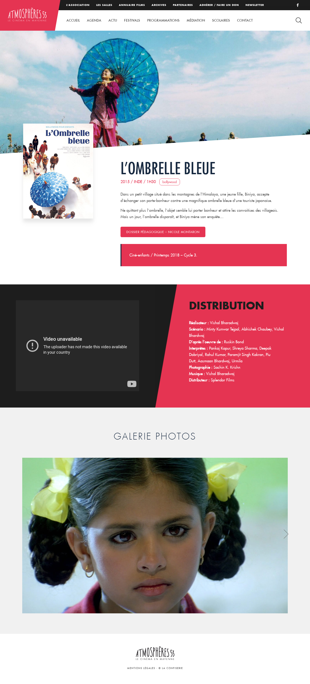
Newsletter (255, 5)
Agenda (94, 20)
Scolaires (221, 20)
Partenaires (183, 5)
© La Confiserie (171, 668)
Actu (112, 20)
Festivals (132, 20)
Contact (245, 20)
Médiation (196, 20)
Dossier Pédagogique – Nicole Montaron (162, 232)
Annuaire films (132, 5)
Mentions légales (141, 668)
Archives (159, 5)
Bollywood (169, 182)
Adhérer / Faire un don (219, 5)
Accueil (73, 20)
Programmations (163, 20)
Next (286, 534)
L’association (78, 5)
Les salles (104, 5)
